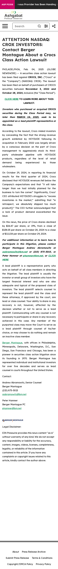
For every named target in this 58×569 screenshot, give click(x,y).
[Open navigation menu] (5, 26)
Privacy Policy (43, 564)
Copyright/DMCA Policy (20, 564)
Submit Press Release (17, 558)
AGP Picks (7, 4)
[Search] (39, 26)
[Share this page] (54, 26)
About (15, 551)
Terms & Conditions (42, 558)
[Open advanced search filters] (46, 26)
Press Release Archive (34, 551)
